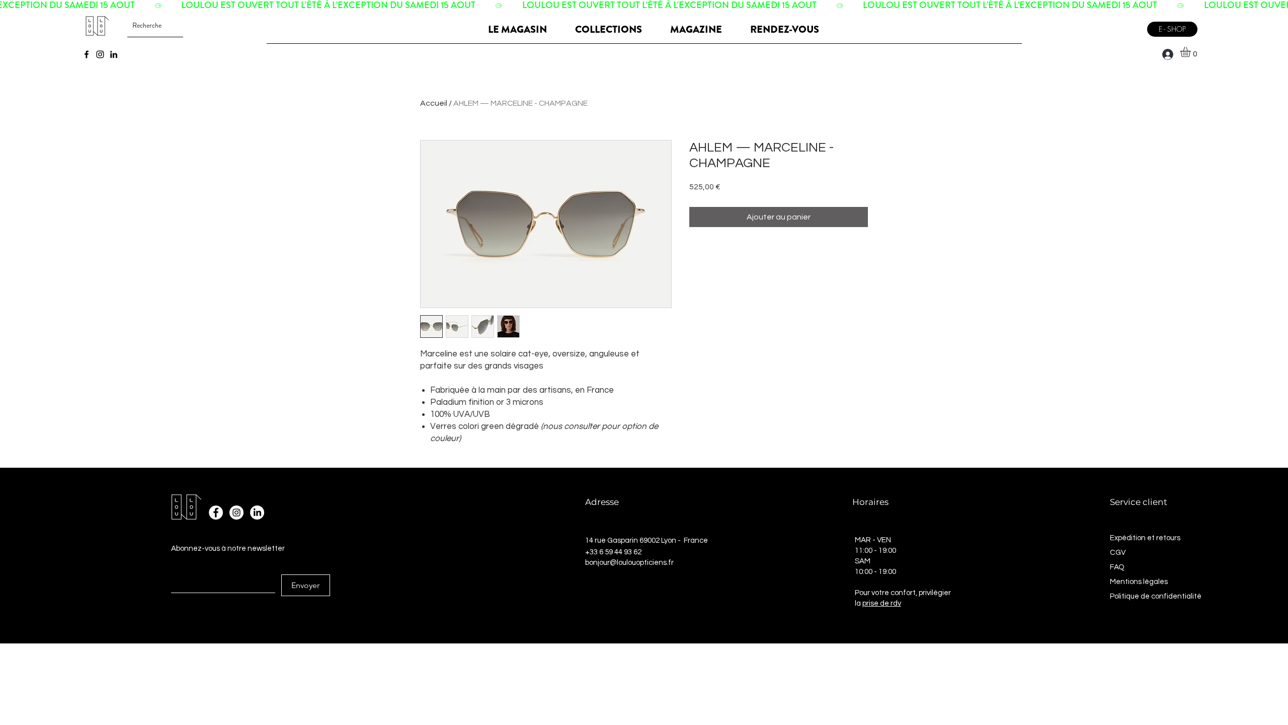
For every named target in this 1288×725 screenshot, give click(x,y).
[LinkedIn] (114, 54)
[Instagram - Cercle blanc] (236, 512)
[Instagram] (100, 54)
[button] (1191, 52)
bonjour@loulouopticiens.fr (629, 562)
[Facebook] (87, 54)
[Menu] (1128, 25)
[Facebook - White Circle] (216, 512)
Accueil (433, 103)
